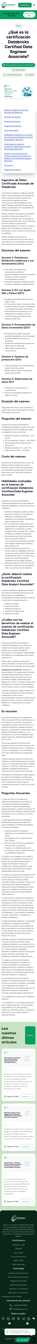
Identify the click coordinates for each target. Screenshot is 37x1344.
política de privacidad (18, 1285)
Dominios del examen (12, 117)
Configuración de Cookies (12, 1297)
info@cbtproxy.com (20, 1309)
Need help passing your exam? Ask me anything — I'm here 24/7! (20, 1331)
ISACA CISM (18, 1261)
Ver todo (30, 1035)
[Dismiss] (33, 1331)
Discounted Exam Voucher (18, 1277)
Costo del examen (11, 130)
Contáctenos (24, 5)
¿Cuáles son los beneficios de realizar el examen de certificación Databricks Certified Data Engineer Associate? (18, 157)
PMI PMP (18, 1249)
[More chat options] (32, 1340)
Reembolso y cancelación (18, 1293)
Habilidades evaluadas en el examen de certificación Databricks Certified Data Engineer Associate (18, 137)
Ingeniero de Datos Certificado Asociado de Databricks (16, 111)
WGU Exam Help (18, 1264)
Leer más (26, 1096)
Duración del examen (12, 121)
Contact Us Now (29, 14)
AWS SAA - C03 (19, 1245)
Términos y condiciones (18, 1289)
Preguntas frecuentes (12, 170)
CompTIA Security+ (18, 1257)
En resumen (8, 165)
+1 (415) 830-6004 (20, 1305)
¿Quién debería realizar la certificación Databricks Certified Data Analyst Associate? (17, 146)
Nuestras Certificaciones (18, 1273)
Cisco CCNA (18, 1253)
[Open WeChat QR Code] (33, 1318)
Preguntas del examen (12, 126)
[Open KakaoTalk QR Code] (9, 1323)
